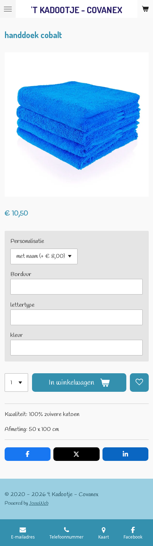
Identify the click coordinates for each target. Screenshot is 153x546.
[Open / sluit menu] (8, 9)
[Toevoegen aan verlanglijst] (139, 382)
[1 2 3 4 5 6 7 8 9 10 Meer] (16, 382)
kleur (16, 335)
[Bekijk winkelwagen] (145, 9)
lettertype (22, 305)
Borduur (20, 274)
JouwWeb (38, 503)
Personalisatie (27, 241)
